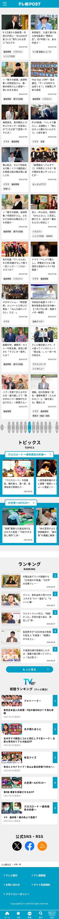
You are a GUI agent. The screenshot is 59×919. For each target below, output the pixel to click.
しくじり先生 (9, 56)
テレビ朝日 (11, 875)
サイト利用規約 (42, 884)
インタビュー (38, 368)
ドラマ (6, 141)
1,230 (37, 427)
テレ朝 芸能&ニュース (42, 51)
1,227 (25, 427)
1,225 (17, 427)
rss (42, 846)
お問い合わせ (13, 884)
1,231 (41, 427)
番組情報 (7, 51)
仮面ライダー (38, 321)
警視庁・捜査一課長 (41, 415)
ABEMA (49, 236)
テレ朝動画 (39, 875)
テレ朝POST (29, 4)
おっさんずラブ (39, 184)
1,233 (49, 427)
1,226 (21, 427)
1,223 (9, 427)
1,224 (13, 427)
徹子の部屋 (18, 99)
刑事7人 (6, 188)
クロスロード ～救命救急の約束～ (27, 454)
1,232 (45, 427)
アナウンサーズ (39, 364)
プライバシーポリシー (17, 894)
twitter (17, 846)
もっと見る (29, 669)
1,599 (57, 427)
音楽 (42, 141)
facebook (29, 846)
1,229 (33, 427)
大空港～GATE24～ (19, 503)
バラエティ (18, 51)
